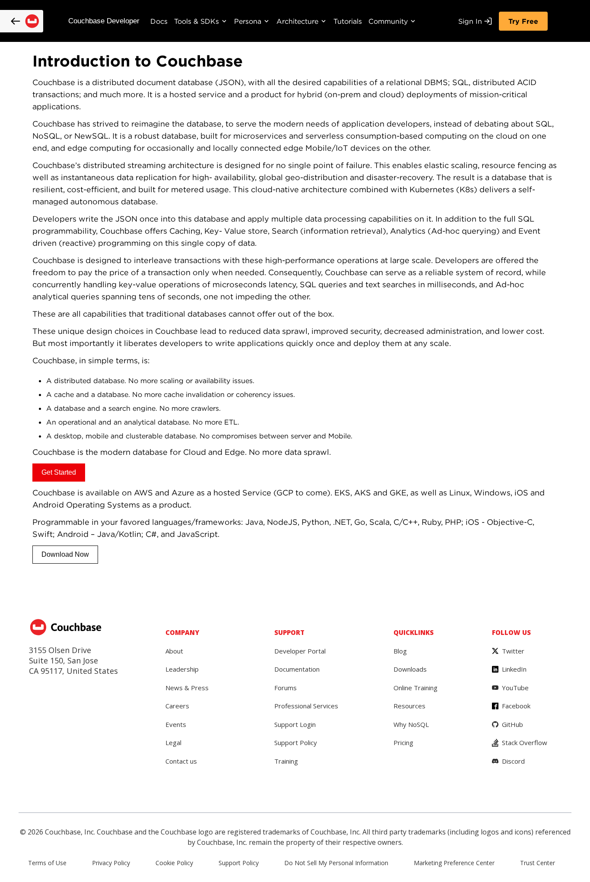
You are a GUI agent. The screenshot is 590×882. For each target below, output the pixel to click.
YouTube (515, 687)
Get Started (58, 472)
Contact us (181, 761)
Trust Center (537, 863)
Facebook (516, 705)
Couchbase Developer (104, 21)
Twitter (513, 651)
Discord (513, 761)
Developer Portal (300, 651)
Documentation (297, 669)
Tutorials (347, 21)
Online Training (415, 687)
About (174, 651)
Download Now (65, 554)
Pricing (403, 742)
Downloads (410, 669)
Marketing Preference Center (454, 863)
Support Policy (295, 742)
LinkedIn (514, 669)
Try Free (523, 21)
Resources (409, 705)
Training (286, 761)
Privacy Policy (111, 863)
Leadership (182, 669)
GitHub (512, 724)
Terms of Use (47, 863)
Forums (285, 687)
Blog (400, 651)
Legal (173, 742)
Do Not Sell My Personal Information (336, 863)
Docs (159, 21)
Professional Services (306, 705)
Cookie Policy (174, 863)
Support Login (295, 724)
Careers (177, 705)
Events (175, 724)
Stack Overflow (524, 742)
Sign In (470, 21)
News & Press (187, 687)
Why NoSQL (411, 724)
